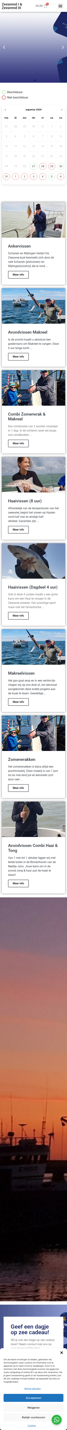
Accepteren (33, 1398)
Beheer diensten (32, 1388)
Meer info (18, 274)
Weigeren (33, 1407)
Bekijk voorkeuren (33, 1417)
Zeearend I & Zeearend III (12, 6)
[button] (61, 1352)
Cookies (32, 1425)
